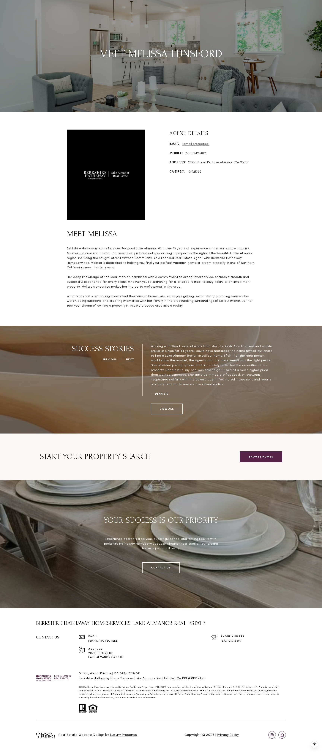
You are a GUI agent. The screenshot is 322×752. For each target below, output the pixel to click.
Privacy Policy (228, 735)
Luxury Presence (123, 735)
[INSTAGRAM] (272, 735)
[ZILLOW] (282, 735)
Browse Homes (261, 456)
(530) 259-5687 (231, 640)
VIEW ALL (167, 408)
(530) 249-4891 (196, 153)
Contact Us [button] (161, 567)
